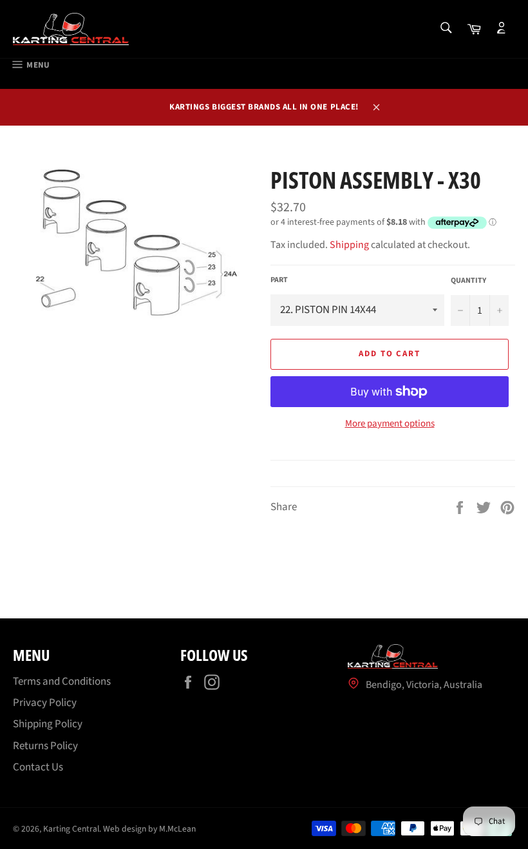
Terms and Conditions (62, 681)
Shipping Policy (47, 724)
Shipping (349, 245)
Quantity (468, 281)
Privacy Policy (45, 703)
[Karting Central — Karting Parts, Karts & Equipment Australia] (71, 29)
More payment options (390, 423)
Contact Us (38, 767)
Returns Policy (45, 746)
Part (279, 280)
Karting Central (71, 829)
